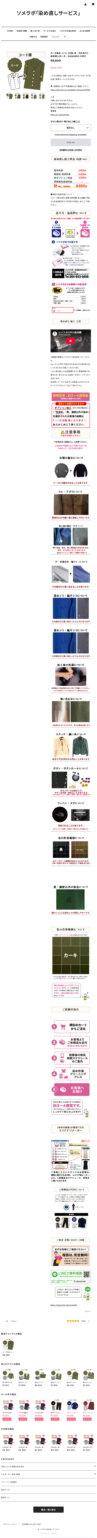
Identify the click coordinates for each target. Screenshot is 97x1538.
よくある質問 (84, 31)
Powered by (45, 1533)
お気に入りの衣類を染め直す (12, 1466)
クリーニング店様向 (9, 1482)
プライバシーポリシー (10, 1524)
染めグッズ (5, 1490)
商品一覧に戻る (48, 1509)
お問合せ (33, 37)
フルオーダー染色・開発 (10, 1474)
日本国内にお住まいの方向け (70, 150)
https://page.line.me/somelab (64, 1305)
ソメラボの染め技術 (68, 31)
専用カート (5, 1497)
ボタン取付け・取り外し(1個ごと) (65, 121)
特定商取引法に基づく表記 (31, 1524)
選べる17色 (35, 31)
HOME (10, 31)
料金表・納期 (22, 31)
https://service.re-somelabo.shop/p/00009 (70, 90)
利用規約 (44, 37)
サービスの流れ (49, 31)
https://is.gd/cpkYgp (60, 115)
